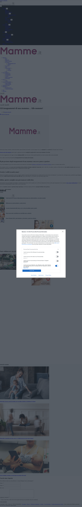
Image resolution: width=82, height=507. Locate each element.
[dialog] (41, 253)
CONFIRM (31, 270)
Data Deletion (34, 275)
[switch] (57, 252)
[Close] (63, 232)
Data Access (41, 275)
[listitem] (41, 249)
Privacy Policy (48, 275)
